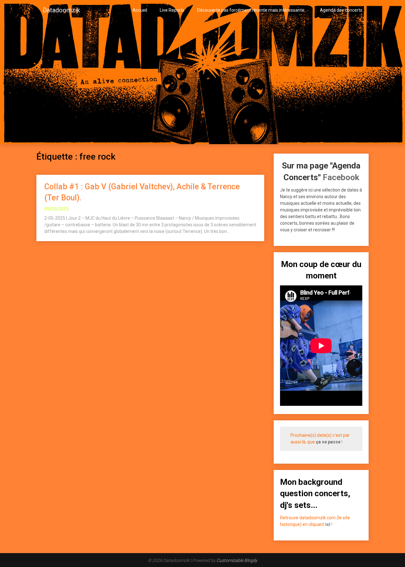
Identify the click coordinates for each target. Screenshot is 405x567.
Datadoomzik (61, 10)
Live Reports (172, 10)
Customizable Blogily (236, 560)
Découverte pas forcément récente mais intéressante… (252, 10)
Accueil (140, 10)
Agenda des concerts (341, 10)
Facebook (341, 177)
